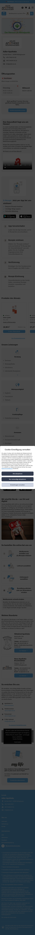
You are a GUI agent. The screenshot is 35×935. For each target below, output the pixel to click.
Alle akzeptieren (17, 473)
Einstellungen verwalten (17, 485)
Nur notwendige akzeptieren (17, 479)
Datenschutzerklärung (6, 468)
